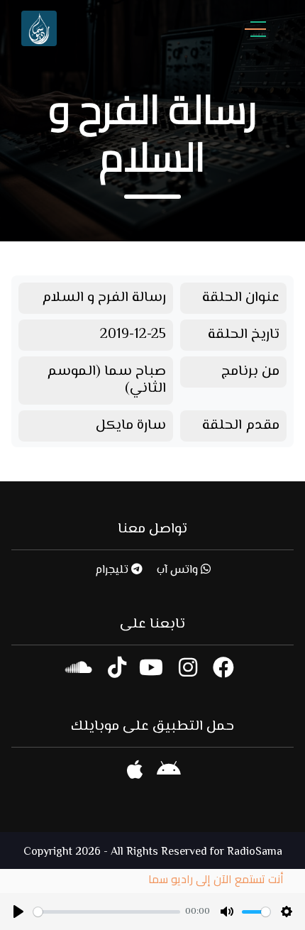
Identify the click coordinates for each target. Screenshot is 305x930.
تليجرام (113, 570)
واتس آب (179, 570)
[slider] (106, 912)
